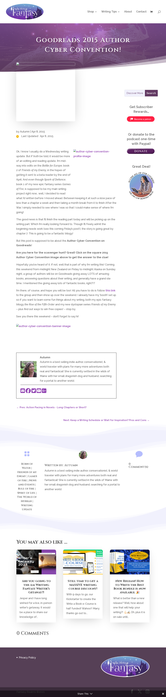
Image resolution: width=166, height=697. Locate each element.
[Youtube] (39, 391)
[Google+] (44, 391)
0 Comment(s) (138, 465)
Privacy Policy (27, 657)
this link (110, 290)
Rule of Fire (26, 488)
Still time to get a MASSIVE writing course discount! (83, 585)
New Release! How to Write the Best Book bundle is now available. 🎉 (130, 586)
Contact (141, 12)
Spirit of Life (26, 493)
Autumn (25, 131)
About (128, 12)
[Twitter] (34, 391)
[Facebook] (28, 391)
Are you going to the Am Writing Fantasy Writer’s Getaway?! (36, 586)
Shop (90, 12)
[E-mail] (23, 391)
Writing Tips (109, 12)
